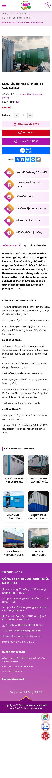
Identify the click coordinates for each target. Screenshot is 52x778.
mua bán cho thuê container (18, 666)
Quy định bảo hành (12, 671)
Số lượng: (7, 115)
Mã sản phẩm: (9, 94)
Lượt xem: (9, 102)
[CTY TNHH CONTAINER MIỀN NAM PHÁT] (26, 5)
